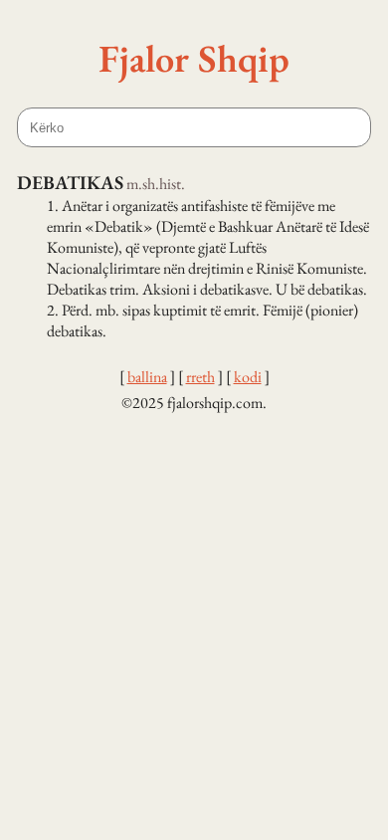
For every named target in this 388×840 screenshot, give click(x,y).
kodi (248, 376)
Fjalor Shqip (194, 58)
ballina (147, 376)
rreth (200, 376)
